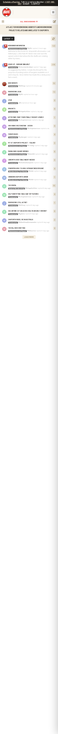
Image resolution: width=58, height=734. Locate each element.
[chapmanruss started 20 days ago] (4, 84)
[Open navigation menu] (53, 12)
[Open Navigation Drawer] (2, 21)
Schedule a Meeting (11, 2)
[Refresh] (53, 39)
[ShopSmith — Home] (6, 12)
